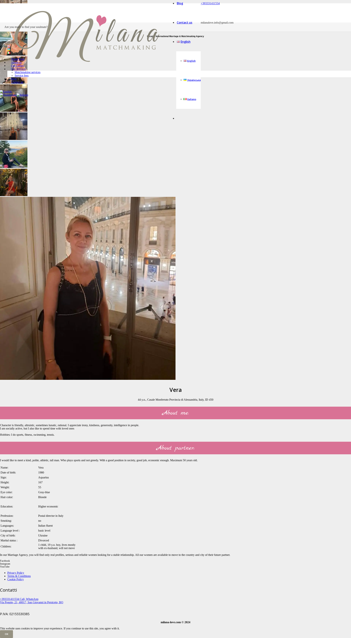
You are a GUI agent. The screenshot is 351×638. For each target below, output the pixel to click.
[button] (6, 91)
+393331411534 (210, 3)
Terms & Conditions (19, 576)
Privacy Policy (15, 572)
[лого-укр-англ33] (86, 78)
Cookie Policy (15, 579)
